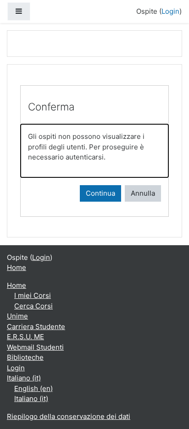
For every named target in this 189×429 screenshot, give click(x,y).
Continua (100, 193)
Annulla (143, 193)
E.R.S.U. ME (25, 336)
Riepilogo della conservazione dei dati (68, 416)
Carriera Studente (36, 326)
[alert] (94, 150)
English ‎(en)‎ (33, 388)
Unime (17, 316)
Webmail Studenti (35, 347)
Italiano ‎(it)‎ (24, 378)
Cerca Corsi (33, 306)
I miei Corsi (32, 295)
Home (16, 267)
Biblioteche (25, 357)
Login (170, 11)
